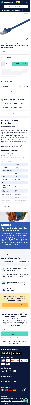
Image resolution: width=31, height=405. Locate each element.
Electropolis (9, 113)
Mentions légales (6, 401)
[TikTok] (18, 371)
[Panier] (26, 2)
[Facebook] (6, 371)
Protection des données (19, 401)
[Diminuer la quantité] (3, 64)
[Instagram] (14, 371)
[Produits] (2, 6)
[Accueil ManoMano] (8, 2)
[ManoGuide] (25, 400)
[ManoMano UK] (6, 390)
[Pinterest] (10, 371)
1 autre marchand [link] (17, 113)
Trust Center (4, 403)
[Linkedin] (2, 371)
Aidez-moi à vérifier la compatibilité (13, 103)
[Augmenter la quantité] (9, 64)
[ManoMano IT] (2, 390)
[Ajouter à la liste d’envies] (26, 38)
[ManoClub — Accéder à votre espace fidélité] (18, 2)
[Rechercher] (6, 6)
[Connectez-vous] (22, 2)
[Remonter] (24, 390)
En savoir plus (17, 343)
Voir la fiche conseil (20, 247)
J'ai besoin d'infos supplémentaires (12, 107)
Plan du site (19, 398)
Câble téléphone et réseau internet (11, 254)
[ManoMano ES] (14, 390)
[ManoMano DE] (10, 390)
